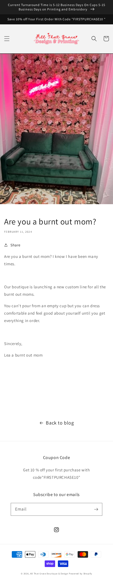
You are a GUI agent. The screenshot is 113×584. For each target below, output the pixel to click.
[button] (7, 39)
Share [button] (15, 245)
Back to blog (60, 423)
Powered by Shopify (80, 573)
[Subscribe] (96, 509)
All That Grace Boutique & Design (49, 573)
